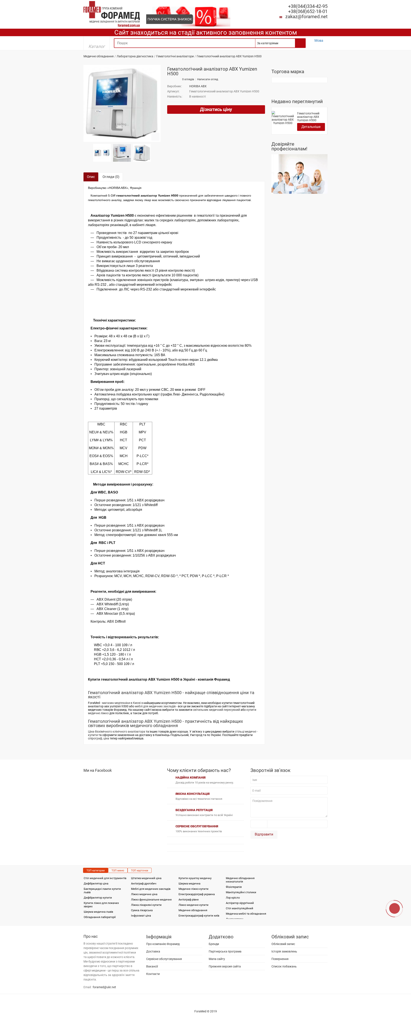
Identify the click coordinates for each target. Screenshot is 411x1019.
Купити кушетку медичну (195, 878)
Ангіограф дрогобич (143, 883)
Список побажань (284, 966)
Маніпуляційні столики (241, 892)
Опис (91, 177)
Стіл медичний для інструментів (105, 878)
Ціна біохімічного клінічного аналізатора (116, 731)
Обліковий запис (283, 944)
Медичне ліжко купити (193, 888)
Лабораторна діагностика (135, 56)
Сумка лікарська (142, 910)
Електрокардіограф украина (197, 894)
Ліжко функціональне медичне (151, 899)
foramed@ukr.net (104, 987)
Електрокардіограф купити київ (199, 915)
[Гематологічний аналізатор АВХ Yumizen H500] (122, 103)
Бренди (214, 944)
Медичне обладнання (98, 56)
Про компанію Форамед (163, 944)
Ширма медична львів (98, 911)
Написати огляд (207, 79)
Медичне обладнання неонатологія (240, 880)
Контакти (153, 974)
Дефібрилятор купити (98, 897)
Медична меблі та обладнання (246, 913)
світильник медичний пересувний (216, 709)
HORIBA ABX (198, 86)
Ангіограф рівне (189, 899)
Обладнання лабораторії (100, 917)
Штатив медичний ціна (146, 878)
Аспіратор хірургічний (240, 903)
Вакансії (152, 966)
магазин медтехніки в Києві (121, 703)
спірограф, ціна (98, 738)
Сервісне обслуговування (164, 959)
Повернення (280, 959)
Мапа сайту (217, 959)
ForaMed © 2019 (205, 1011)
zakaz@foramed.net (306, 16)
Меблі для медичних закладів (150, 888)
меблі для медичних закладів (155, 706)
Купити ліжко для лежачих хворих (101, 904)
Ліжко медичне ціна (144, 894)
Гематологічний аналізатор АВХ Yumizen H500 (308, 117)
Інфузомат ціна (141, 915)
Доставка (153, 951)
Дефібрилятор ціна (96, 883)
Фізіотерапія (234, 887)
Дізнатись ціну (216, 109)
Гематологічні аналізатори (175, 56)
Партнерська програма (225, 951)
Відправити (264, 834)
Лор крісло (233, 897)
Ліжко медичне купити (193, 904)
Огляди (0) (111, 177)
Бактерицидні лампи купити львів (102, 890)
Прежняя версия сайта (225, 966)
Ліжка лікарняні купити (146, 904)
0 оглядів (188, 79)
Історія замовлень (284, 951)
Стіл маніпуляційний (239, 908)
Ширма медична (189, 883)
